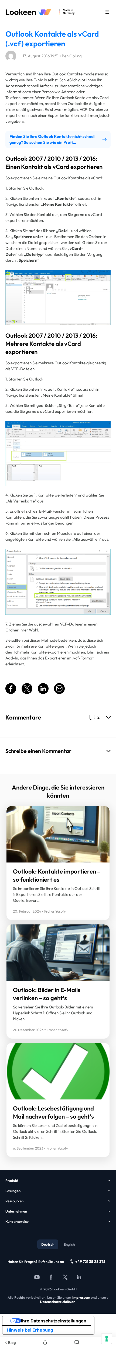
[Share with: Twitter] (27, 692)
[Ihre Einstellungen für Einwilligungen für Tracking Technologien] (106, 1338)
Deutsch (47, 1244)
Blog (12, 1342)
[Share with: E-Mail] (59, 692)
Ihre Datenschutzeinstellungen (53, 1320)
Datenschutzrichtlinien (57, 1302)
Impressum (81, 1297)
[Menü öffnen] (107, 12)
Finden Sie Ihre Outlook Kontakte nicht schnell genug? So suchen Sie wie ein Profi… (52, 139)
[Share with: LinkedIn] (43, 692)
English (69, 1244)
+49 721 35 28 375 (90, 1261)
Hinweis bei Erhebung (30, 1330)
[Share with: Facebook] (10, 692)
